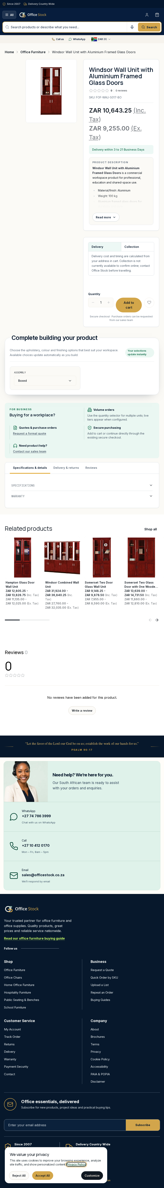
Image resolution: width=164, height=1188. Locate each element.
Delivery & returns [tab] (66, 467)
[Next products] (156, 620)
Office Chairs (13, 977)
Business (98, 962)
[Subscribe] (143, 1125)
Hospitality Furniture (17, 992)
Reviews (91, 467)
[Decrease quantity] (93, 302)
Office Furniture (14, 970)
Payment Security (16, 1066)
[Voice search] (132, 27)
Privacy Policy (76, 1164)
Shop (8, 962)
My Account (12, 1029)
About (95, 1029)
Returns (9, 1044)
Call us (60, 39)
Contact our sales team (29, 451)
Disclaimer (98, 1081)
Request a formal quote (29, 433)
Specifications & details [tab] (30, 467)
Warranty (10, 1059)
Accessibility (99, 1066)
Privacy (96, 1052)
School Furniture (15, 1007)
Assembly (20, 372)
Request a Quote (102, 970)
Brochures (98, 1037)
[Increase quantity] (108, 302)
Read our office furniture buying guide (34, 938)
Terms (95, 1044)
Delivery (9, 1052)
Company (99, 1021)
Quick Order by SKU (104, 977)
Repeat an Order (102, 992)
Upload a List (100, 985)
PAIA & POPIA (100, 1074)
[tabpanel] (82, 491)
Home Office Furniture (19, 985)
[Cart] (157, 14)
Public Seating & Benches (21, 1000)
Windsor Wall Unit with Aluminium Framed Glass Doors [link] (94, 52)
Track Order (12, 1037)
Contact (9, 1074)
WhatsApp (79, 39)
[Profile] (146, 14)
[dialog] (56, 1165)
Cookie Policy (100, 1059)
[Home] (39, 15)
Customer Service (19, 1021)
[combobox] (67, 27)
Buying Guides (100, 1000)
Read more (103, 217)
